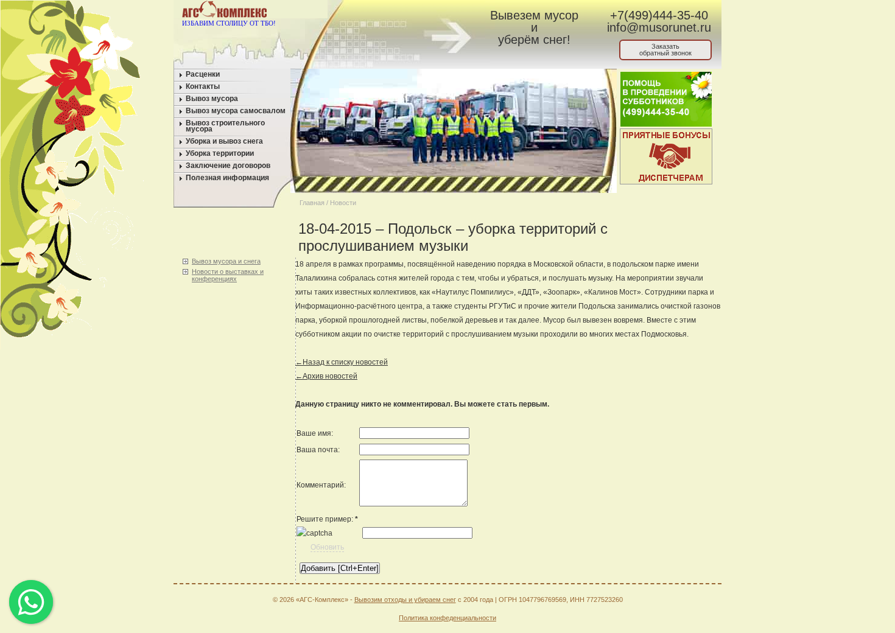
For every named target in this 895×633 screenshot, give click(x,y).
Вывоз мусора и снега (226, 261)
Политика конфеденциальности (447, 617)
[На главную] (348, 11)
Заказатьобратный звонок (665, 50)
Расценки (203, 74)
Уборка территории (220, 153)
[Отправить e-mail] (394, 11)
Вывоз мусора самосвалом (236, 111)
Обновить (327, 547)
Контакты (203, 86)
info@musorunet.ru (659, 27)
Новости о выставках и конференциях (228, 275)
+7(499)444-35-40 (659, 15)
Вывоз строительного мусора (225, 126)
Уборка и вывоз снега (224, 141)
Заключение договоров (228, 166)
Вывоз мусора (212, 99)
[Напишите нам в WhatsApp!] (371, 11)
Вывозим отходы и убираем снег (405, 599)
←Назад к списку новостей (341, 362)
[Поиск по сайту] (418, 11)
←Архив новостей (326, 376)
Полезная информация (227, 178)
